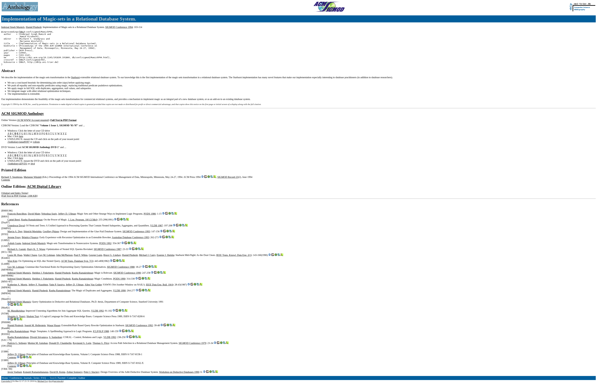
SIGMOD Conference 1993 (136, 231)
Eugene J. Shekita (165, 255)
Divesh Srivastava (39, 337)
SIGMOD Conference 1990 (127, 272)
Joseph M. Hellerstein (35, 325)
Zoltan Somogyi (74, 372)
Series (36, 378)
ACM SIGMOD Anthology (22, 113)
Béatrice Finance (30, 237)
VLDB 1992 (97, 310)
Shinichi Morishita (32, 231)
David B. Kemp (57, 372)
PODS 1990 (119, 278)
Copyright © (6, 381)
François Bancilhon (17, 213)
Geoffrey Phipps (51, 231)
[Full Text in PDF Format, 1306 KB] (19, 196)
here (21, 136)
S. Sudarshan (55, 337)
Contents (5, 180)
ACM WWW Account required (32, 120)
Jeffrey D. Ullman (67, 213)
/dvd (32, 163)
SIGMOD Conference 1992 (139, 325)
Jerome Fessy (14, 237)
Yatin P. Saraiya (57, 284)
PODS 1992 (105, 243)
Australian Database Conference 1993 (130, 237)
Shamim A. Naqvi (16, 316)
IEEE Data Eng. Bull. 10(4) (159, 284)
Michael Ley (42, 381)
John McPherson (64, 255)
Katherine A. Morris (17, 284)
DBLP (22, 32)
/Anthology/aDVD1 (17, 163)
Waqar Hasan (53, 325)
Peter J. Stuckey (91, 372)
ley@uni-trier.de (56, 381)
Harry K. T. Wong (36, 249)
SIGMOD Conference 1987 (107, 249)
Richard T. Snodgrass (11, 177)
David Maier (34, 213)
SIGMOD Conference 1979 (192, 343)
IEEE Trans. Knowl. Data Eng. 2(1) (234, 255)
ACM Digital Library (44, 186)
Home (5, 378)
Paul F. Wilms (81, 255)
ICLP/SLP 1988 (101, 331)
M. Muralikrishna (16, 310)
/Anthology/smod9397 (18, 142)
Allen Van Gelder (93, 284)
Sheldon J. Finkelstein (43, 272)
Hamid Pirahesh (34, 27)
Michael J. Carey (147, 255)
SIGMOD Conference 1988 (120, 267)
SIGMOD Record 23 (227, 177)
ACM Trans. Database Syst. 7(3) (77, 261)
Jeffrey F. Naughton (38, 284)
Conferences (16, 378)
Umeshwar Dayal (16, 225)
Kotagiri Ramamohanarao (35, 372)
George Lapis (95, 255)
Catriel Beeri (13, 219)
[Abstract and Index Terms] (14, 193)
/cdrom (36, 142)
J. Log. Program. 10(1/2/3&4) (82, 219)
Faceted (61, 378)
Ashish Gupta (14, 243)
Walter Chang (30, 255)
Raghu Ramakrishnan (31, 219)
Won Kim (12, 261)
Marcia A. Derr (14, 231)
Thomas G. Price (101, 343)
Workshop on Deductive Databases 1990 (179, 372)
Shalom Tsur (32, 316)
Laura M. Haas (14, 255)
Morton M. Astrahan (38, 343)
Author (81, 378)
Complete (71, 378)
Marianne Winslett (33, 177)
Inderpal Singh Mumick (13, 27)
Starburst (75, 77)
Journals (28, 378)
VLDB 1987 (156, 225)
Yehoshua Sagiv (49, 213)
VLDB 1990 (119, 290)
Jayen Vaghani (14, 372)
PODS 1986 (150, 213)
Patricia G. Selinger (16, 343)
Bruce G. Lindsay (112, 255)
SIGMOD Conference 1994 (119, 27)
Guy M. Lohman (46, 255)
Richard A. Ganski (16, 249)
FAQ (43, 378)
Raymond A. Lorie (82, 343)
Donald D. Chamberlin (60, 343)
